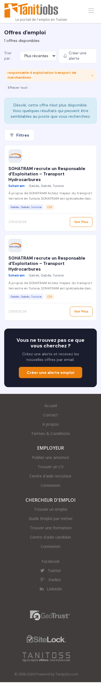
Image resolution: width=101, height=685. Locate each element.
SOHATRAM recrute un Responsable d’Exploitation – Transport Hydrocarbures (46, 174)
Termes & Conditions (50, 433)
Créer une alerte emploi (50, 372)
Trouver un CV (51, 466)
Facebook (50, 561)
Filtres (22, 135)
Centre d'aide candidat (50, 537)
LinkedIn (54, 589)
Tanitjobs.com (67, 674)
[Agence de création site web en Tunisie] (46, 656)
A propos (50, 424)
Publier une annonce (50, 457)
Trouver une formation (51, 527)
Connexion (50, 485)
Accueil (50, 405)
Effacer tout (17, 87)
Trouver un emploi (50, 509)
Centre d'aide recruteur (50, 476)
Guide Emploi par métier (51, 518)
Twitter (54, 570)
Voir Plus (81, 222)
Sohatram (16, 186)
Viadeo (54, 579)
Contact (50, 415)
